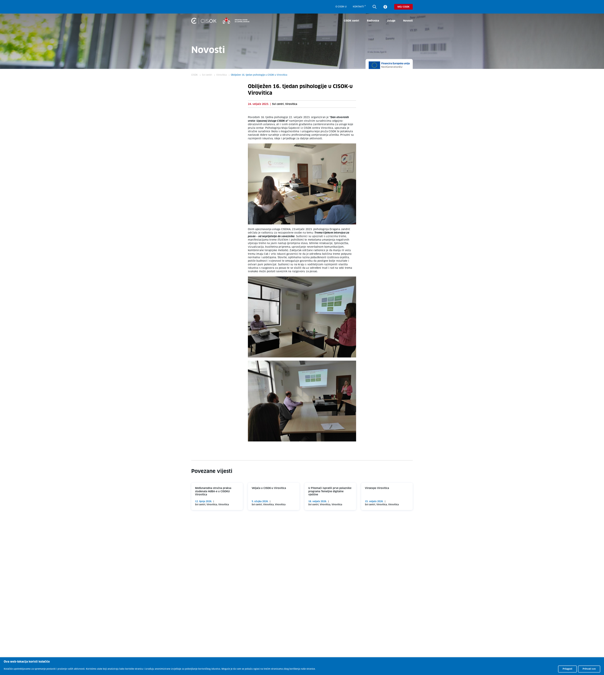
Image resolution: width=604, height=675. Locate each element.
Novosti (408, 21)
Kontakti (358, 7)
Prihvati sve (589, 669)
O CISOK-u (341, 7)
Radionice (373, 21)
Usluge (391, 21)
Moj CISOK (403, 7)
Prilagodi (567, 669)
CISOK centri (351, 21)
